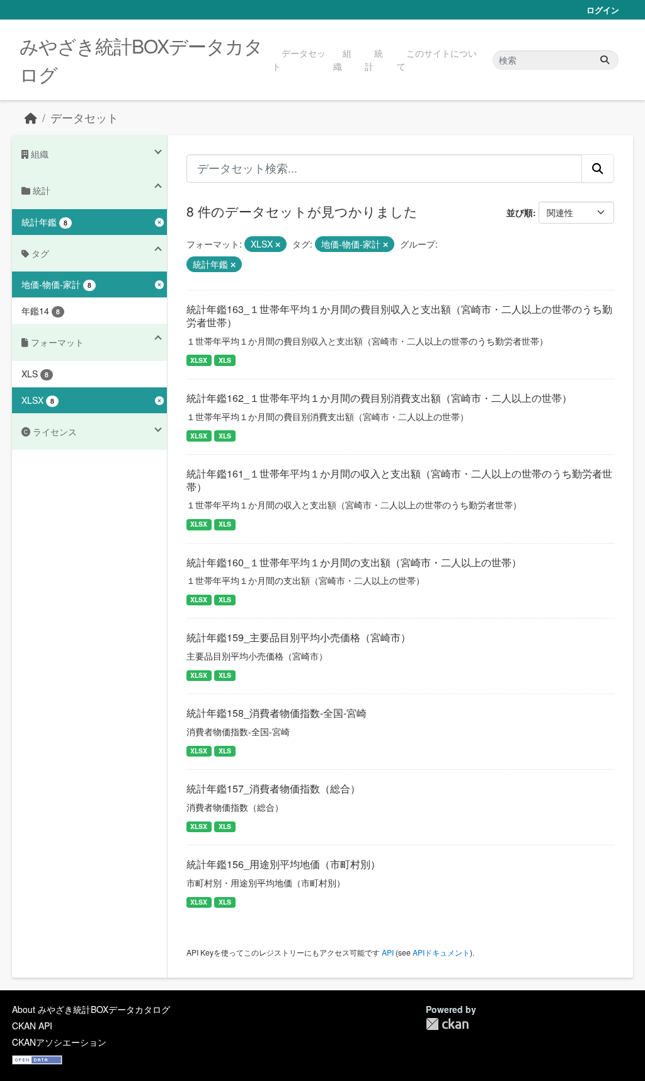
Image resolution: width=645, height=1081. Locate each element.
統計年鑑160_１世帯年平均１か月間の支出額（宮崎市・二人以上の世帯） (354, 562)
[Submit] (604, 60)
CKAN (447, 1024)
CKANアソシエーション (59, 1042)
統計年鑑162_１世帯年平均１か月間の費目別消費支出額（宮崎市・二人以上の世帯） (379, 398)
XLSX (198, 360)
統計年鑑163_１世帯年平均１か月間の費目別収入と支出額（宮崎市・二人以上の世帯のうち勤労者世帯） (399, 315)
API (388, 952)
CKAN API (32, 1025)
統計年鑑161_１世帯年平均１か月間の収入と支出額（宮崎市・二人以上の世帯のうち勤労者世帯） (399, 480)
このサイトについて (437, 59)
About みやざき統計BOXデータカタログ (91, 1009)
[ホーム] (31, 117)
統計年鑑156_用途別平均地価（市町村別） (283, 864)
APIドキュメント (441, 952)
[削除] (277, 244)
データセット (299, 59)
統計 (374, 59)
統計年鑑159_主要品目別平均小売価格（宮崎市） (298, 637)
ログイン (602, 10)
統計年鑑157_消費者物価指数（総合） (273, 788)
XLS (225, 360)
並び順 (519, 212)
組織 (342, 59)
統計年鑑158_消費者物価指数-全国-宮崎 (276, 713)
